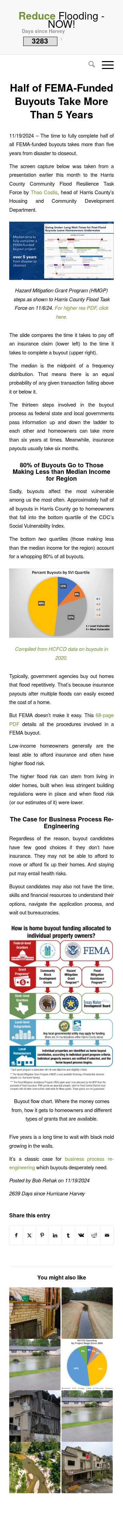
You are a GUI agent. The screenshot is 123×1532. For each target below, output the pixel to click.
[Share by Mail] (107, 1235)
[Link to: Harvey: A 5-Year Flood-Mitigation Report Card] (87, 1313)
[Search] (88, 65)
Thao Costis (44, 192)
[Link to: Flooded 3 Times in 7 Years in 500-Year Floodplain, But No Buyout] (34, 1313)
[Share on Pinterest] (42, 1235)
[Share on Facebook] (16, 1235)
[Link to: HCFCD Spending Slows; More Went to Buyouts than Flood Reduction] (87, 1364)
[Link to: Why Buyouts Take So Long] (34, 1416)
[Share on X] (29, 1235)
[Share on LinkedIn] (55, 1235)
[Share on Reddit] (94, 1235)
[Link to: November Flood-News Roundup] (34, 1364)
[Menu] (104, 65)
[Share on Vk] (81, 1235)
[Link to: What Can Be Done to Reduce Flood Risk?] (34, 1467)
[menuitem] (88, 65)
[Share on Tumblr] (68, 1235)
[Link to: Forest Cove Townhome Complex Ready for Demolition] (87, 1467)
